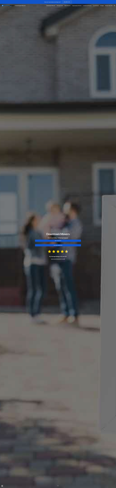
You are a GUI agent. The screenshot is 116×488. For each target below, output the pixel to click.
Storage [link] (102, 5)
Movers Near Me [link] (108, 5)
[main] (58, 235)
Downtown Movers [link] (50, 5)
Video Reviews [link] (67, 5)
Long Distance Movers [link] (76, 5)
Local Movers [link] (96, 5)
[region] (58, 2)
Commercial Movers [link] (87, 5)
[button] (114, 5)
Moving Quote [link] (60, 5)
